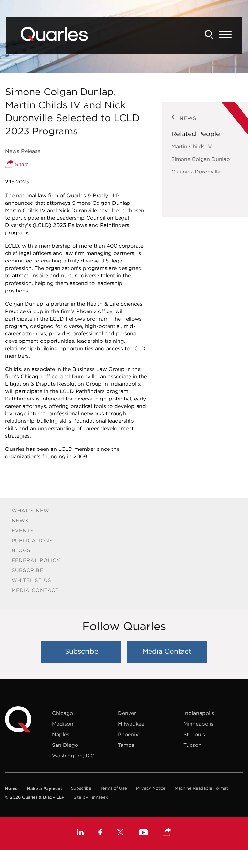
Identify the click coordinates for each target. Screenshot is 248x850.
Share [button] (21, 164)
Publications (32, 541)
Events (23, 531)
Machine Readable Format (201, 788)
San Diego (65, 745)
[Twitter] (120, 833)
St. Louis (194, 734)
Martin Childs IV (191, 146)
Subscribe (27, 570)
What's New (30, 511)
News (20, 521)
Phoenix (128, 734)
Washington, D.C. (74, 755)
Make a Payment (44, 788)
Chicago (62, 713)
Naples (60, 734)
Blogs (21, 550)
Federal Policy (36, 560)
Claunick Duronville (195, 171)
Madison (62, 723)
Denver (127, 713)
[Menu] (225, 35)
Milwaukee (131, 723)
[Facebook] (100, 833)
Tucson (192, 745)
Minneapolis (198, 723)
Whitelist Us (31, 580)
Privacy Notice (151, 788)
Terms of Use (113, 788)
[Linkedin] (80, 833)
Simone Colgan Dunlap (200, 159)
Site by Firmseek (91, 797)
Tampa (126, 745)
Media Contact (35, 590)
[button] (166, 832)
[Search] (209, 34)
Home (11, 788)
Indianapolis (198, 713)
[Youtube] (143, 833)
